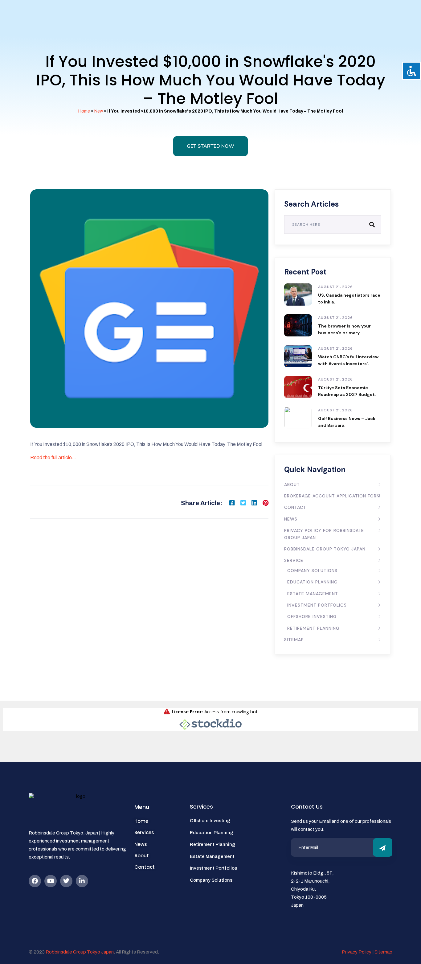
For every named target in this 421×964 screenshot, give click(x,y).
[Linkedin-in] (82, 881)
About (292, 484)
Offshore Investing (312, 616)
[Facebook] (35, 881)
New (98, 111)
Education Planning (312, 582)
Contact (295, 507)
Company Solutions (312, 570)
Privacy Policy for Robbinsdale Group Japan (324, 534)
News (290, 519)
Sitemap (294, 639)
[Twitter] (66, 881)
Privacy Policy (356, 952)
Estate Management (312, 593)
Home (84, 111)
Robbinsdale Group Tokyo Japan (325, 549)
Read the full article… (53, 457)
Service (293, 560)
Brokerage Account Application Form (332, 496)
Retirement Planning (313, 628)
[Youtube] (50, 881)
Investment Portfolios (317, 605)
